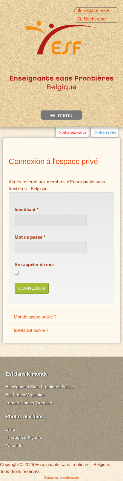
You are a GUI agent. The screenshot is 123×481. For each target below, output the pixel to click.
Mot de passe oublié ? (35, 316)
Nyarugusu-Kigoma (24, 437)
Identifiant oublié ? (31, 330)
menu (65, 115)
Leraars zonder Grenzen (29, 403)
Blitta (10, 429)
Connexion (31, 288)
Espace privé (96, 10)
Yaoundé (14, 445)
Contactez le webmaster (61, 477)
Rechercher (95, 18)
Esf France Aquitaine (25, 395)
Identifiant (27, 209)
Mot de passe (30, 237)
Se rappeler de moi (34, 264)
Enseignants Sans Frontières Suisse (40, 387)
